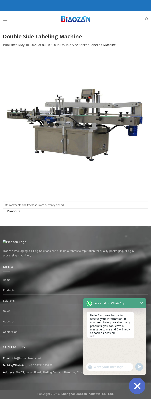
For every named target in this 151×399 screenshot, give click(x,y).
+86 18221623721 (40, 365)
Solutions (9, 300)
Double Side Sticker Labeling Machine (88, 45)
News (6, 311)
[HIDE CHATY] (137, 386)
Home (6, 279)
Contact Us (10, 331)
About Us (9, 321)
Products (9, 290)
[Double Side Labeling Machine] (75, 124)
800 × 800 (49, 45)
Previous (11, 211)
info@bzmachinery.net (26, 358)
